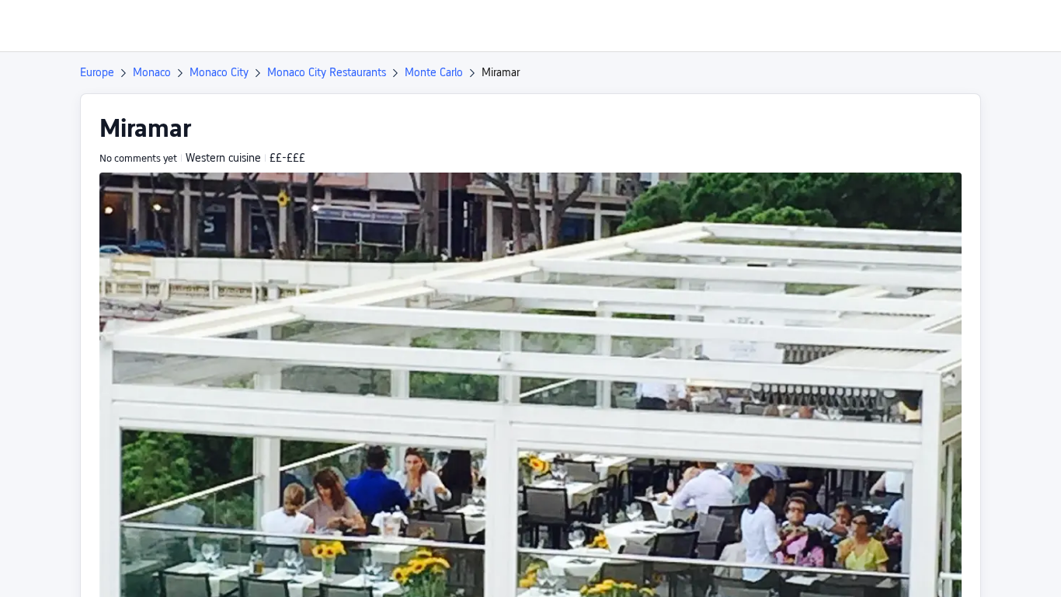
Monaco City (219, 72)
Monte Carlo (434, 72)
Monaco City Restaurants (326, 72)
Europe (97, 72)
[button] (931, 25)
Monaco (152, 72)
